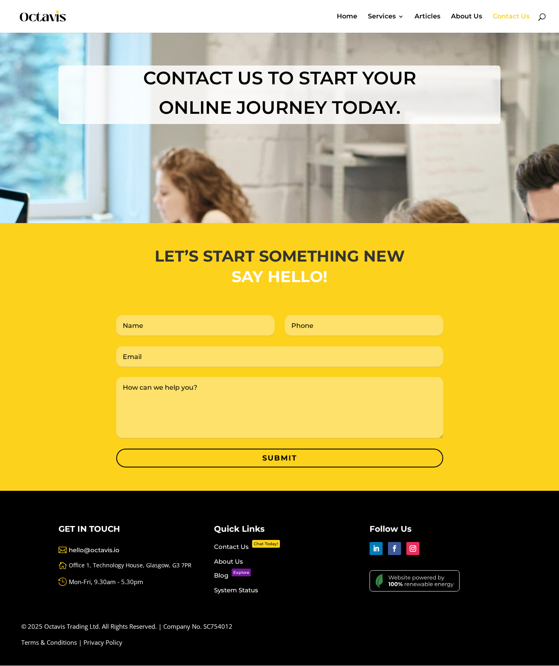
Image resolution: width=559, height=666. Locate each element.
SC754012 (217, 626)
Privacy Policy (102, 642)
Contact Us (511, 17)
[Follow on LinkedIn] (376, 548)
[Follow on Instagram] (412, 548)
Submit (279, 458)
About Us (466, 17)
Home (347, 17)
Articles (427, 17)
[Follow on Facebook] (394, 548)
